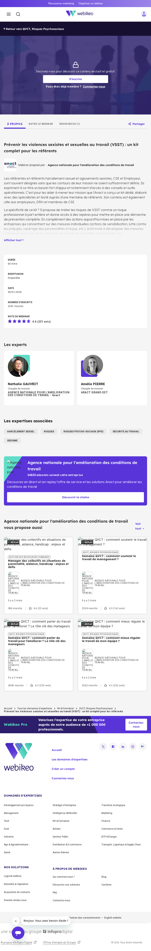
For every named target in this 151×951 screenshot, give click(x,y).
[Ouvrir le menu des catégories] (8, 14)
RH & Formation (65, 708)
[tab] (15, 124)
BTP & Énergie (109, 836)
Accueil (8, 708)
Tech (6, 821)
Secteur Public (60, 836)
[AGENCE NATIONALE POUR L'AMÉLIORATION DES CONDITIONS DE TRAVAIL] (38, 576)
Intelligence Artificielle (65, 813)
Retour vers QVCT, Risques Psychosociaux (35, 29)
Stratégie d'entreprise (64, 805)
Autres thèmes (61, 852)
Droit (6, 828)
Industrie (9, 836)
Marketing (106, 813)
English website (112, 917)
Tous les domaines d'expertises (34, 708)
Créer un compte (63, 769)
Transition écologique (113, 805)
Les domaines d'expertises (69, 759)
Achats (57, 828)
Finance (105, 821)
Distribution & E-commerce (67, 844)
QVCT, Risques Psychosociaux (96, 708)
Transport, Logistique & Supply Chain (121, 844)
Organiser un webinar (91, 3)
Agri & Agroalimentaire (16, 844)
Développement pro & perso (18, 805)
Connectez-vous (63, 778)
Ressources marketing (61, 3)
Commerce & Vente (112, 828)
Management (11, 813)
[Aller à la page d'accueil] (82, 14)
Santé (7, 852)
